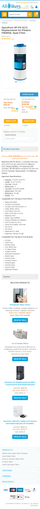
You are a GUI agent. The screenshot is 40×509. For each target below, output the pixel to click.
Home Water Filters (9, 456)
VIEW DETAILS (20, 320)
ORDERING (7, 470)
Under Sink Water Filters (10, 464)
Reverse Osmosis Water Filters (13, 459)
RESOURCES (8, 481)
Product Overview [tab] (11, 149)
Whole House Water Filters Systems (15, 453)
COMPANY (6, 476)
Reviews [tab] (6, 277)
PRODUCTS (7, 449)
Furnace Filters (7, 462)
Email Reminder (10, 135)
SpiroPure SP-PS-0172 (21, 20)
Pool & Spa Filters (7, 20)
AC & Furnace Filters (20, 343)
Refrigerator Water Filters (20, 305)
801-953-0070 (25, 8)
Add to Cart (29, 121)
